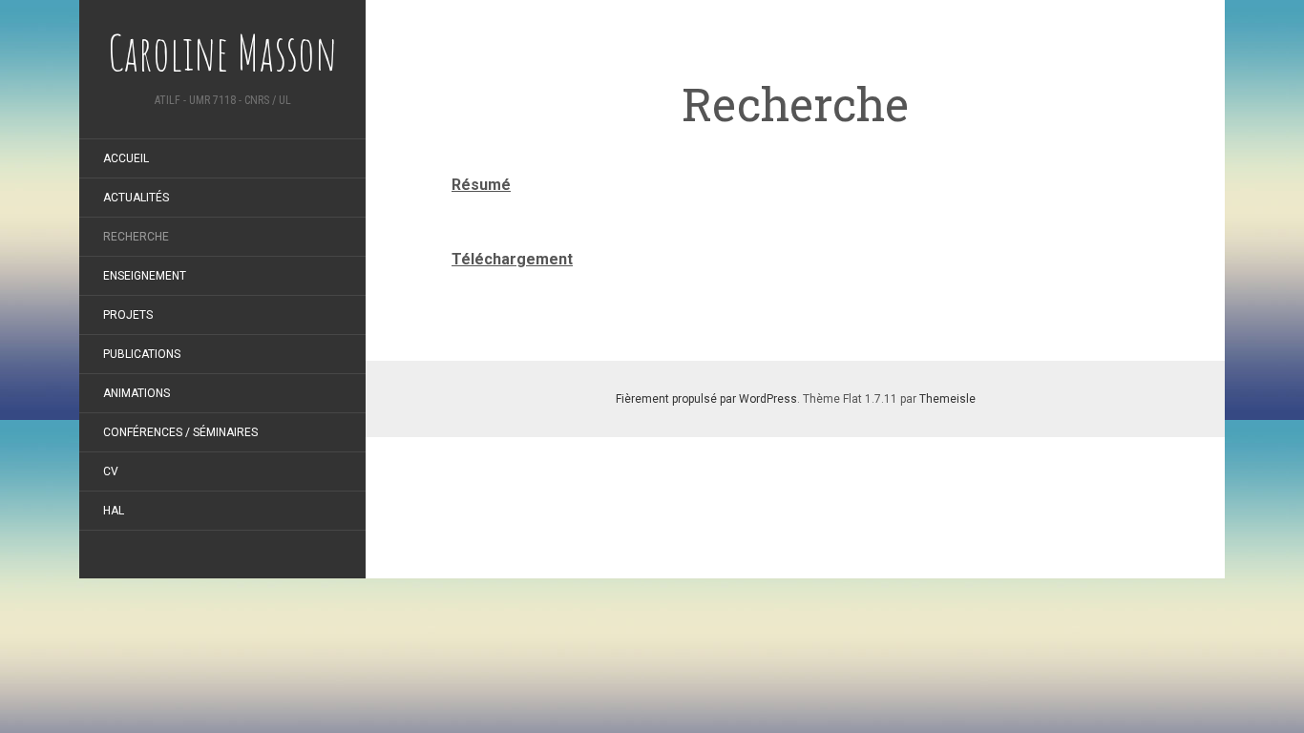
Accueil (126, 158)
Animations (136, 393)
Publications (141, 354)
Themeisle (947, 399)
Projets (128, 315)
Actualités (136, 197)
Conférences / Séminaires (180, 432)
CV (110, 471)
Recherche (136, 236)
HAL (113, 510)
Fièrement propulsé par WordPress (706, 399)
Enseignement (144, 276)
